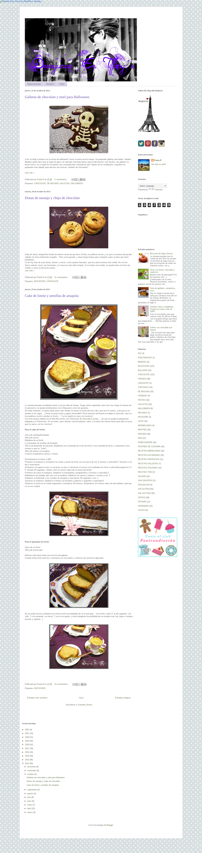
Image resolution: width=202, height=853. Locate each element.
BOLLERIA (142, 370)
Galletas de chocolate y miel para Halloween (57, 97)
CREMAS (142, 379)
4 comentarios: (61, 179)
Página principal (34, 84)
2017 (27, 748)
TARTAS (141, 497)
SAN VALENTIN (145, 480)
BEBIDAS (142, 362)
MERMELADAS (145, 425)
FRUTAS (142, 400)
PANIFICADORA (145, 442)
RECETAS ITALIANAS (147, 468)
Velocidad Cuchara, (91, 419)
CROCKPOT (143, 383)
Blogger (110, 825)
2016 (27, 752)
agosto (30, 793)
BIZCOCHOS (40, 281)
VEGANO (142, 502)
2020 (27, 737)
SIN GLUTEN (144, 489)
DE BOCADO (53, 183)
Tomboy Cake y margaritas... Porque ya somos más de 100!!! (162, 309)
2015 (27, 756)
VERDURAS (143, 506)
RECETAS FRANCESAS (148, 459)
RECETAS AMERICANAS (149, 451)
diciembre (31, 767)
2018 (27, 744)
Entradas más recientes (37, 698)
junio (29, 801)
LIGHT (141, 421)
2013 (27, 763)
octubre (30, 774)
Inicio (81, 698)
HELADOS (142, 413)
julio (29, 797)
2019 (27, 741)
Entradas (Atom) (85, 705)
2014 (27, 760)
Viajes (61, 84)
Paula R (157, 160)
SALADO (142, 476)
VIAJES (141, 510)
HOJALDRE (143, 417)
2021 (27, 733)
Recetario (50, 84)
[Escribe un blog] (75, 179)
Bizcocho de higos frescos (161, 253)
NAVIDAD (142, 434)
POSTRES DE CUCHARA (149, 446)
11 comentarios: (61, 277)
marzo (30, 812)
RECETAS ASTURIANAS (149, 455)
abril (29, 808)
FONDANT (142, 396)
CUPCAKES (143, 387)
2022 (27, 729)
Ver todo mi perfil (158, 164)
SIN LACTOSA (144, 493)
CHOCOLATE (40, 183)
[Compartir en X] (78, 179)
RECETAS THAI (145, 472)
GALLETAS (65, 183)
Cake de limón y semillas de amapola (52, 296)
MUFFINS (142, 430)
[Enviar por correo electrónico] (72, 179)
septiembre (32, 790)
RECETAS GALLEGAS (148, 463)
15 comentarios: (61, 684)
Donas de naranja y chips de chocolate (52, 198)
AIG (139, 353)
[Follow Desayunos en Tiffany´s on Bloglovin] (149, 131)
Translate (159, 190)
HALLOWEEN (77, 183)
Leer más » (29, 173)
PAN (140, 438)
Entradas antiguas (123, 698)
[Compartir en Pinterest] (84, 179)
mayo (30, 805)
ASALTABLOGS (145, 357)
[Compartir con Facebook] (81, 179)
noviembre (32, 770)
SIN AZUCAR (144, 485)
